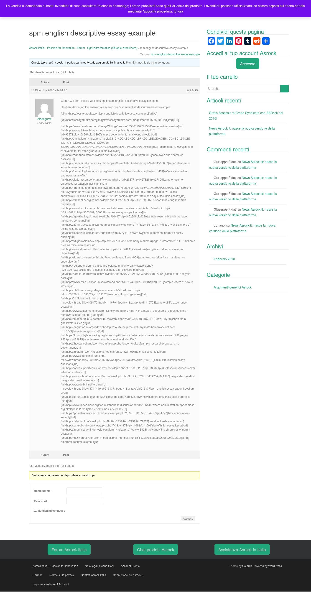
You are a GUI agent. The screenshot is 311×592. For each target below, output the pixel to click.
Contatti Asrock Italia (93, 575)
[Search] (284, 88)
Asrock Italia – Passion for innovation (52, 48)
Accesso (188, 518)
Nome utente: (42, 491)
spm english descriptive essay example (175, 54)
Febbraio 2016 (224, 259)
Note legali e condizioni (99, 566)
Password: (41, 501)
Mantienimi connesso (51, 510)
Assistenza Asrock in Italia (242, 549)
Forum (81, 48)
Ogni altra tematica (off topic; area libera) (112, 48)
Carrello (38, 575)
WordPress (275, 566)
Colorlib (247, 566)
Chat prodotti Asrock (155, 549)
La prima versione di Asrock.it (51, 584)
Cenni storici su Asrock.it (128, 575)
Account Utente (130, 566)
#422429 (192, 90)
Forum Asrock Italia (69, 549)
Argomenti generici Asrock (233, 287)
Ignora (178, 11)
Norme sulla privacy (61, 575)
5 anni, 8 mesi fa (136, 62)
